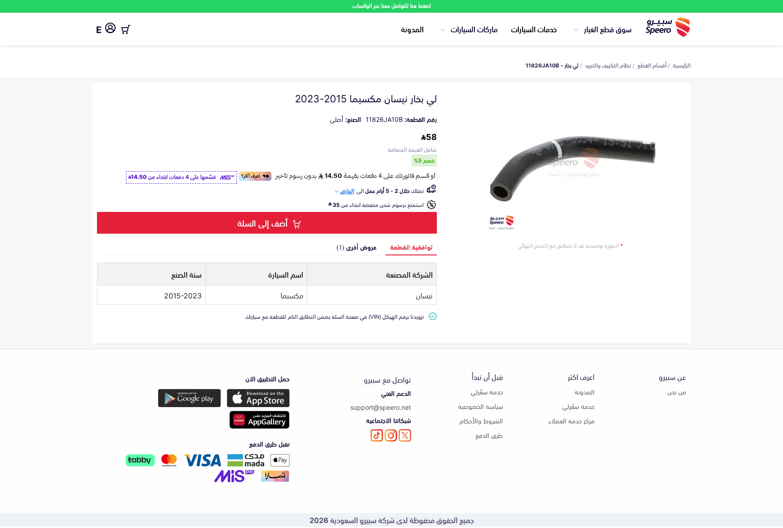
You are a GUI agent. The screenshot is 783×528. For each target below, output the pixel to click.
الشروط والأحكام (481, 420)
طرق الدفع (489, 435)
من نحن (676, 391)
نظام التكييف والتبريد (608, 64)
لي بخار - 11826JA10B (552, 64)
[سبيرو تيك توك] (377, 435)
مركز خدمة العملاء (571, 420)
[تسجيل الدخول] (110, 29)
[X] (405, 435)
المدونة (412, 29)
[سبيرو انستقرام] (391, 435)
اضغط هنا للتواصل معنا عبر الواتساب (392, 5)
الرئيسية (682, 64)
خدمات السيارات (534, 29)
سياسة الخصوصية (480, 406)
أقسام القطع (652, 64)
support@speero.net (380, 407)
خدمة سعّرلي (578, 406)
